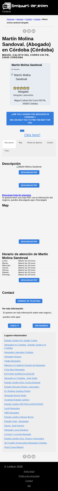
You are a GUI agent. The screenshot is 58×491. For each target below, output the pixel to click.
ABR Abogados (11, 413)
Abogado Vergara (12, 357)
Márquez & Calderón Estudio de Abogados (24, 365)
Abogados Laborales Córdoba (18, 352)
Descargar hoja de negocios (16, 195)
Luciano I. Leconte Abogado (17, 434)
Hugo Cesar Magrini (14, 447)
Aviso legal (29, 471)
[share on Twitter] (29, 32)
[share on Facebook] (25, 32)
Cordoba (37, 19)
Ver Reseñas (41, 326)
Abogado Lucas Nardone (16, 430)
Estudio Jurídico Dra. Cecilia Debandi (22, 382)
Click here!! (32, 135)
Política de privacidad (29, 476)
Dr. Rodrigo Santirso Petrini (17, 391)
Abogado (19, 19)
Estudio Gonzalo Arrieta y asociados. (22, 387)
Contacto (6, 11)
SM (29, 486)
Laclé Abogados (12, 408)
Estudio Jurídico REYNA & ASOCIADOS (23, 404)
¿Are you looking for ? (30, 118)
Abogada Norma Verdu (15, 395)
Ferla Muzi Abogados (14, 370)
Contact (29, 481)
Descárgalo (41, 200)
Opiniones (11, 19)
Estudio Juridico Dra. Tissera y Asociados (24, 439)
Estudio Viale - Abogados (16, 421)
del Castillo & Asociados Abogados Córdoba (25, 443)
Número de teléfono (29, 301)
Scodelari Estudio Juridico (16, 400)
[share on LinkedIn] (33, 32)
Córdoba (28, 19)
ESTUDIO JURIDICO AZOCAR (19, 374)
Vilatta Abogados (12, 361)
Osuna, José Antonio (14, 426)
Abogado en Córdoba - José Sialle (20, 378)
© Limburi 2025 (13, 466)
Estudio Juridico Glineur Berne (19, 417)
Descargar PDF (29, 172)
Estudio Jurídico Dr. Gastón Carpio (20, 340)
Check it (14, 326)
